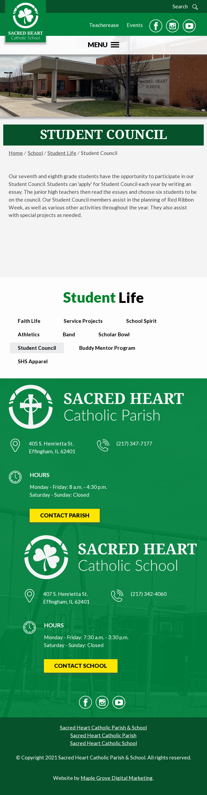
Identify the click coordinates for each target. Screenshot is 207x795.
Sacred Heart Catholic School (103, 743)
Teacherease (104, 25)
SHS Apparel (33, 361)
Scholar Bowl (114, 334)
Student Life (61, 153)
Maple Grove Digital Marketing (117, 778)
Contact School (80, 665)
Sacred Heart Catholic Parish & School (103, 727)
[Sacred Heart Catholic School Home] (29, 21)
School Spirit (141, 321)
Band (69, 334)
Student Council (37, 348)
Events (135, 25)
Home (16, 153)
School (35, 153)
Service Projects (83, 321)
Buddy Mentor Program (107, 348)
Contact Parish (64, 515)
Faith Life (29, 321)
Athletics (29, 334)
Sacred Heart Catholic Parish (103, 735)
